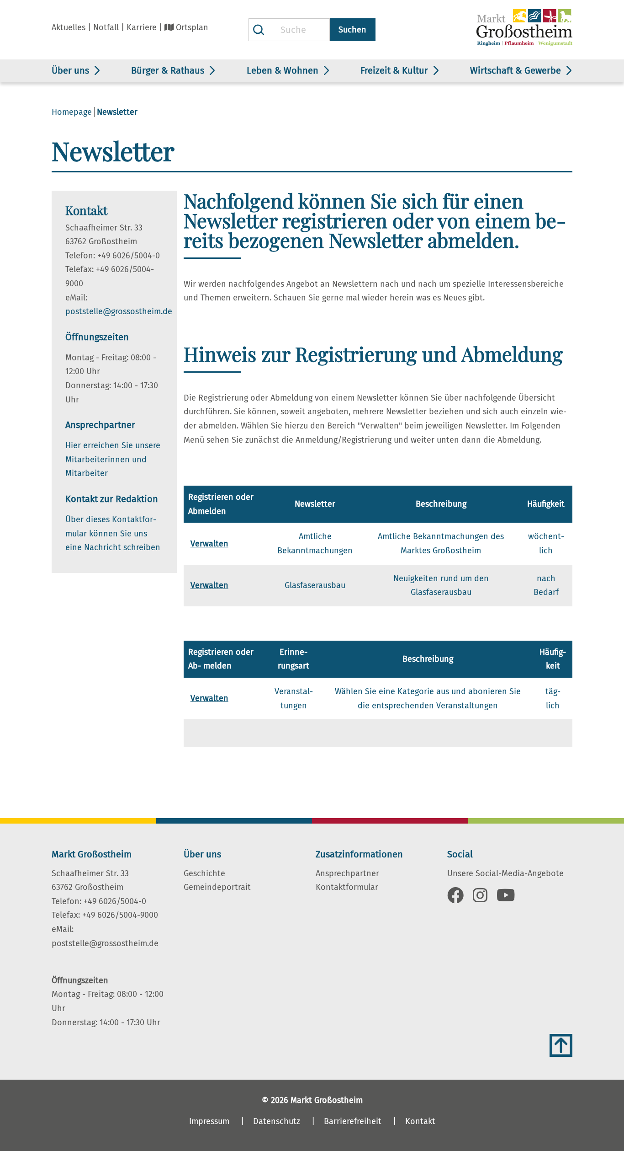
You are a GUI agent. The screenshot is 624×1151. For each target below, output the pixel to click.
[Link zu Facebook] (455, 899)
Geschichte (204, 873)
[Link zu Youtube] (506, 899)
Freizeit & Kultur (394, 70)
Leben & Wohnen (282, 70)
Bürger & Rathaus (167, 70)
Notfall (106, 27)
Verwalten (209, 544)
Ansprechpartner (347, 873)
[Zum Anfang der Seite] (561, 1045)
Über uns (70, 70)
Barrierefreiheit (352, 1121)
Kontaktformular (347, 887)
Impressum (209, 1121)
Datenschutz (276, 1121)
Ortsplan (192, 27)
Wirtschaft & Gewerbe (515, 70)
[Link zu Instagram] (480, 899)
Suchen (352, 30)
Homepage (72, 112)
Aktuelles (68, 27)
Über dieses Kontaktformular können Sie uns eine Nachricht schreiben (112, 533)
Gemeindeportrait (217, 887)
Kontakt (420, 1121)
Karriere (142, 27)
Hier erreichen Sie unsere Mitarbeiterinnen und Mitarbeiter (112, 459)
